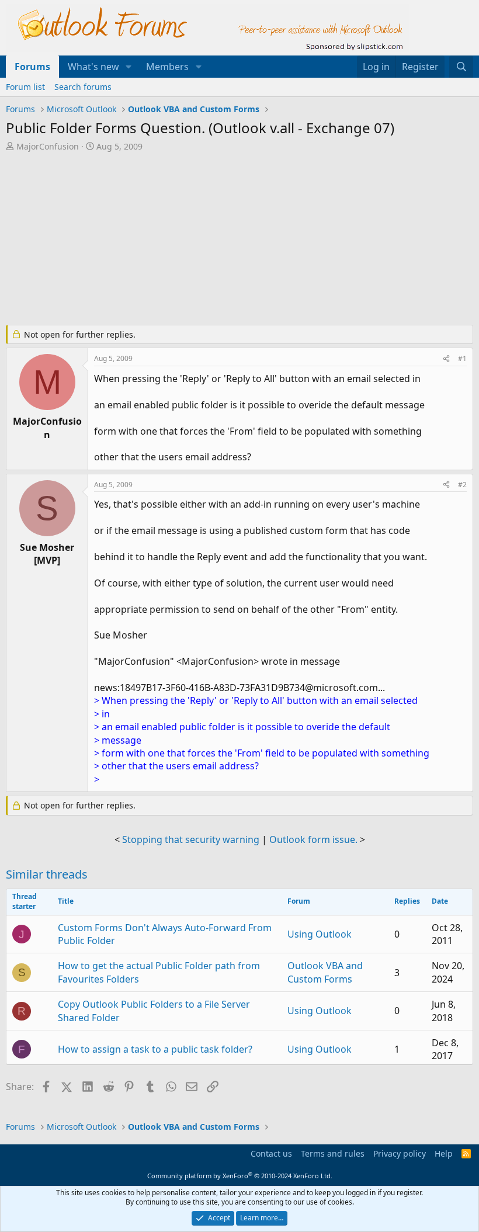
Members (167, 66)
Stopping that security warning (190, 839)
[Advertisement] (239, 239)
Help (444, 1153)
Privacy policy (399, 1153)
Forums (32, 66)
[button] (128, 66)
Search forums (83, 86)
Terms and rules (333, 1153)
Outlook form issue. (313, 839)
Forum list (25, 86)
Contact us (271, 1153)
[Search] (461, 66)
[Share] (446, 359)
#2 (462, 485)
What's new (93, 66)
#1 (462, 358)
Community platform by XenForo (239, 1175)
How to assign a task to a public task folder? (155, 1049)
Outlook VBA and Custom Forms (325, 972)
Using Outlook (319, 934)
